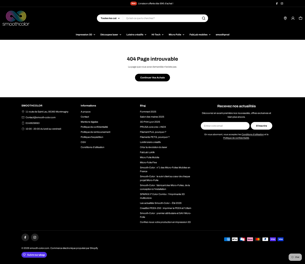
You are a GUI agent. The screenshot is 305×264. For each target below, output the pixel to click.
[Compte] (293, 18)
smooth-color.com (39, 248)
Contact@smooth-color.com (41, 117)
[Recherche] (204, 18)
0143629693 (33, 123)
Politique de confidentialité (236, 138)
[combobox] (152, 18)
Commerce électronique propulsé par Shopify (74, 248)
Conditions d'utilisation (253, 134)
